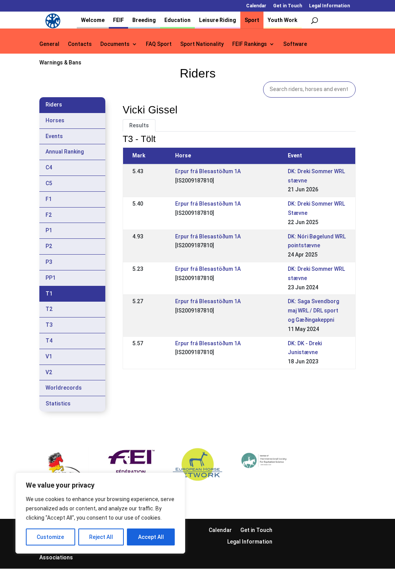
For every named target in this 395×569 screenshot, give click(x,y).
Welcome (93, 20)
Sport (252, 20)
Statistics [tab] (58, 403)
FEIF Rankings (249, 44)
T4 (49, 341)
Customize (50, 537)
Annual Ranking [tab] (65, 152)
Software (295, 44)
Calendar (256, 5)
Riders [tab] (54, 104)
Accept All (151, 537)
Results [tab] (139, 125)
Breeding (144, 20)
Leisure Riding (217, 20)
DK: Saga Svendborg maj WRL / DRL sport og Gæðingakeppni (313, 310)
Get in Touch (287, 5)
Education (177, 20)
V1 (49, 356)
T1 (49, 293)
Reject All (101, 537)
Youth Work (282, 20)
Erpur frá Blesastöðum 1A (208, 171)
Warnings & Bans (60, 63)
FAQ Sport (159, 44)
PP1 (51, 278)
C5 (49, 183)
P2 (49, 246)
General (49, 44)
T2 (49, 309)
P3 (49, 262)
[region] (100, 513)
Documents (115, 44)
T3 (49, 325)
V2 (49, 372)
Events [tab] (54, 136)
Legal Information (329, 5)
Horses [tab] (55, 120)
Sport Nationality (202, 44)
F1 (49, 199)
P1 (49, 230)
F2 (49, 215)
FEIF (118, 20)
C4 (49, 167)
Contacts (80, 44)
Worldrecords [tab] (64, 388)
